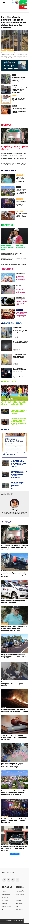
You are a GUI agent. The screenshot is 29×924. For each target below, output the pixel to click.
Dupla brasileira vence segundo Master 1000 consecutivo (13, 258)
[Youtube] (17, 880)
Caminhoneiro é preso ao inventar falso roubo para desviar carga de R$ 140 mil (13, 154)
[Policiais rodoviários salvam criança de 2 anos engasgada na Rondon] (14, 671)
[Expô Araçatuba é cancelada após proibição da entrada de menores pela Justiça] (8, 203)
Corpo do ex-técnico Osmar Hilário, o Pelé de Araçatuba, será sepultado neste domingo (21, 180)
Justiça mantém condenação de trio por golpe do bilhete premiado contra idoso (14, 737)
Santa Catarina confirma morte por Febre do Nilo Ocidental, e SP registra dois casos (20, 330)
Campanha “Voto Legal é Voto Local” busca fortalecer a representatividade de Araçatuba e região (11, 65)
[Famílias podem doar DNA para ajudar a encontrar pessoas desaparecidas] (6, 359)
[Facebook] (4, 880)
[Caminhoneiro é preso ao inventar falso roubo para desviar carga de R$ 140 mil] (14, 562)
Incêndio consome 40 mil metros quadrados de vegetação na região (14, 710)
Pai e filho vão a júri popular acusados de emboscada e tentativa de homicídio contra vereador (13, 22)
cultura (7, 269)
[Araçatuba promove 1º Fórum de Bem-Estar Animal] (6, 99)
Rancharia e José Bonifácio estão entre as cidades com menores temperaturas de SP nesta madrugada (22, 193)
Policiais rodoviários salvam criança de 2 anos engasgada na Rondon (13, 684)
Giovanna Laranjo (18, 376)
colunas (8, 494)
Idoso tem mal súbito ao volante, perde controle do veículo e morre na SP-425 (13, 164)
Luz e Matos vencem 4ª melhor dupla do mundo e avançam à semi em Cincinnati (13, 263)
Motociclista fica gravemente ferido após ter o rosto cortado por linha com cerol (14, 148)
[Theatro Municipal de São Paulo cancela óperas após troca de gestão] (8, 314)
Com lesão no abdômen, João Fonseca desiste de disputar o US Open (13, 247)
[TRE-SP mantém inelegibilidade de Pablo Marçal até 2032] (6, 373)
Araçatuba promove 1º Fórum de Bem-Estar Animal (18, 99)
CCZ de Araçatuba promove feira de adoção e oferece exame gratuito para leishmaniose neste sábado (21, 217)
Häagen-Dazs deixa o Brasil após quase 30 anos (21, 277)
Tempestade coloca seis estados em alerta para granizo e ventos (20, 342)
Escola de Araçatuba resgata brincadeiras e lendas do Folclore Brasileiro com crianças (21, 292)
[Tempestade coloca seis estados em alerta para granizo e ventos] (6, 345)
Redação (16, 336)
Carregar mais (14, 853)
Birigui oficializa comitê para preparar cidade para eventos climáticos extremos (19, 110)
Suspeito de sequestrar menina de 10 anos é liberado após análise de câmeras (14, 848)
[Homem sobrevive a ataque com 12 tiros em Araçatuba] (14, 589)
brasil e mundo (12, 323)
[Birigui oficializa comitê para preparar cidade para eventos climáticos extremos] (6, 109)
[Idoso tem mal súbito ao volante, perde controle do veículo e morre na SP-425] (14, 643)
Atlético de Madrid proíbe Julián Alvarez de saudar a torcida (13, 403)
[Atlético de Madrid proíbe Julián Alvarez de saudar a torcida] (14, 393)
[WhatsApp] (13, 880)
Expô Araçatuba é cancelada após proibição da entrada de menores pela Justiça (21, 205)
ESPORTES (7, 225)
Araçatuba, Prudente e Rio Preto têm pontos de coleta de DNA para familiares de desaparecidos (19, 90)
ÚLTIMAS (6, 522)
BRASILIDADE (9, 381)
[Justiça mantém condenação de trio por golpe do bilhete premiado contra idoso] (14, 724)
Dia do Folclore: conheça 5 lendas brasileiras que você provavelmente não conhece (21, 303)
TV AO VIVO (23, 7)
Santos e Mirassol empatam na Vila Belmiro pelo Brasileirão (12, 254)
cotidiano (9, 170)
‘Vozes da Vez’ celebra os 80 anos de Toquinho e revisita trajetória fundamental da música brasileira (19, 422)
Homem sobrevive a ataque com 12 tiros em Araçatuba (13, 159)
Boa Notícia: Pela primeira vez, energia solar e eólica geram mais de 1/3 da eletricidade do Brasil (14, 513)
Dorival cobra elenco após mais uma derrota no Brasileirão (19, 411)
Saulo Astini (17, 349)
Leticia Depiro (14, 510)
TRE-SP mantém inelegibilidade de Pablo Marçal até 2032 (20, 369)
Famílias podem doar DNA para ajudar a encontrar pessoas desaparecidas (19, 357)
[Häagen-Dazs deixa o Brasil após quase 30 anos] (8, 277)
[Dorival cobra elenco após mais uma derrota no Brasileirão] (5, 411)
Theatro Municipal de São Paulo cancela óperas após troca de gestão (21, 315)
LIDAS (5, 429)
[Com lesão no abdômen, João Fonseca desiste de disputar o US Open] (14, 236)
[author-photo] (14, 503)
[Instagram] (9, 880)
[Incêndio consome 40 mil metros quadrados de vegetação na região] (14, 698)
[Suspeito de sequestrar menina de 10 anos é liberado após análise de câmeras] (14, 835)
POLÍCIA (6, 125)
